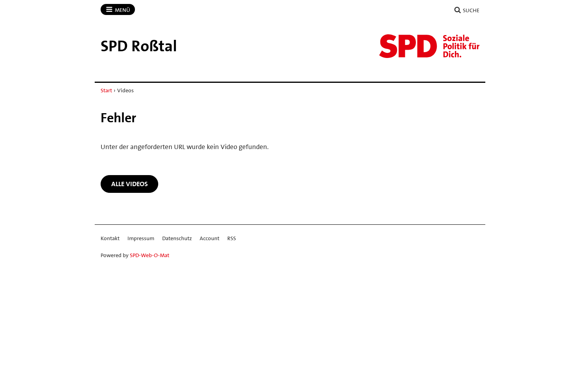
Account (209, 238)
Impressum (140, 238)
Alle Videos (129, 183)
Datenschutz (177, 238)
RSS (231, 238)
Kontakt (110, 238)
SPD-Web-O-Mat (149, 255)
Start (106, 90)
